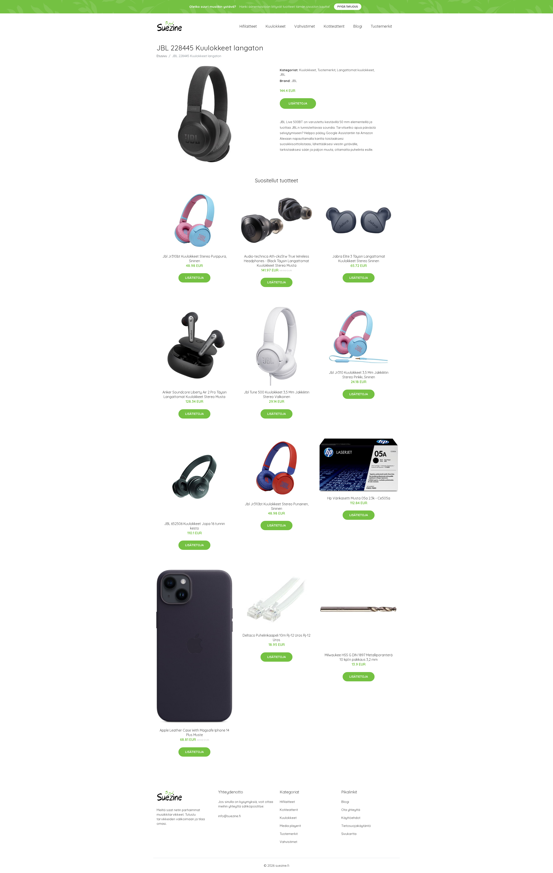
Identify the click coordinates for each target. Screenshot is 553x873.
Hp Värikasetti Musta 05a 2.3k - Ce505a (358, 498)
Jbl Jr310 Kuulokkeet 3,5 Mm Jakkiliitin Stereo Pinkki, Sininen (358, 374)
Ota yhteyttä (350, 810)
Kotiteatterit (334, 26)
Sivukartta (348, 834)
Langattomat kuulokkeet (355, 70)
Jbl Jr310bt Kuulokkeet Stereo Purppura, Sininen (194, 258)
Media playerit (290, 826)
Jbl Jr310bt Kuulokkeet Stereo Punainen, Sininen (276, 506)
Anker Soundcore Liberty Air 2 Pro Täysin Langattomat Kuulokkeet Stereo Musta (194, 394)
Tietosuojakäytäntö (356, 826)
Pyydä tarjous (347, 6)
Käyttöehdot (350, 818)
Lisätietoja (298, 103)
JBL (282, 74)
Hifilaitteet (248, 26)
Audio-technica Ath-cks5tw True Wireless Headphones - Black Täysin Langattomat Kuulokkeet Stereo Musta (276, 261)
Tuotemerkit (381, 26)
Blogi (357, 26)
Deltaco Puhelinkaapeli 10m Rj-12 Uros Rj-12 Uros (276, 637)
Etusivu (162, 56)
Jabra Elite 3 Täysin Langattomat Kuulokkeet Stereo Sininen (358, 258)
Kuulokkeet (275, 26)
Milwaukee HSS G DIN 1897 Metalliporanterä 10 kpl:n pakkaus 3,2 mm (359, 657)
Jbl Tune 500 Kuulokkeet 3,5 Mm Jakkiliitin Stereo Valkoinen (276, 394)
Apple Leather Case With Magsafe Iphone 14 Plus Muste (194, 732)
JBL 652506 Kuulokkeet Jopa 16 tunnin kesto (194, 526)
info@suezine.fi (229, 816)
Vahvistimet (304, 26)
